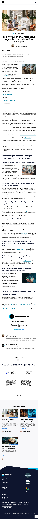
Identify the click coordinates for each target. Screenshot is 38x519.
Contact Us (4, 494)
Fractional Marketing (6, 75)
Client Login (19, 515)
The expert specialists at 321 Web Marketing (12, 303)
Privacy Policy (27, 513)
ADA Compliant (27, 137)
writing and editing (7, 94)
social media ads (6, 109)
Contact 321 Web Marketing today (9, 308)
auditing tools (24, 233)
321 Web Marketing (12, 513)
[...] (13, 385)
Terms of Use (32, 513)
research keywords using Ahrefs (22, 211)
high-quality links (19, 249)
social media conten (7, 106)
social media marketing (26, 304)
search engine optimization (9, 100)
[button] (17, 395)
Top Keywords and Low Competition (28, 134)
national (12, 304)
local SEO (18, 304)
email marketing (27, 260)
